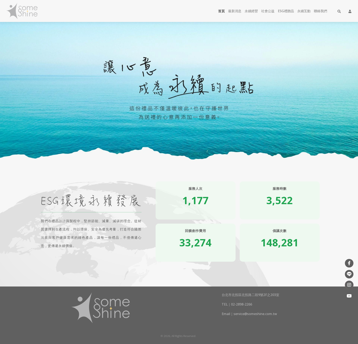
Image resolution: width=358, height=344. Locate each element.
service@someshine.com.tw (255, 314)
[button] (339, 11)
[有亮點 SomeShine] (21, 11)
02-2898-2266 (241, 304)
